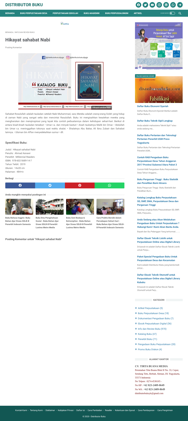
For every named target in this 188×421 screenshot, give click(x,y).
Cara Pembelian (95, 410)
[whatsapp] (172, 5)
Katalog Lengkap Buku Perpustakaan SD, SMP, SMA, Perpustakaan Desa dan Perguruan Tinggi (157, 201)
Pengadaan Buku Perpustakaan (157, 344)
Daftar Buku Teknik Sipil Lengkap (155, 120)
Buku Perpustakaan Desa (33, 13)
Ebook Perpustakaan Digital (155, 323)
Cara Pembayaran (146, 410)
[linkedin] (166, 5)
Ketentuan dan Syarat (125, 410)
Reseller (108, 410)
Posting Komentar (13, 47)
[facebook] (138, 5)
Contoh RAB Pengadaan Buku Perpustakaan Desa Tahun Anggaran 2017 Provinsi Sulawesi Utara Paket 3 (157, 161)
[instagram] (159, 5)
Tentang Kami (36, 410)
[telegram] (179, 5)
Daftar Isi (80, 410)
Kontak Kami (21, 410)
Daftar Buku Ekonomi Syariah (152, 106)
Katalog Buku (147, 334)
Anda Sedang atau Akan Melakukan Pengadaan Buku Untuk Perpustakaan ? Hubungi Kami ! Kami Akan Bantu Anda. (158, 223)
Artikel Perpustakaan (150, 308)
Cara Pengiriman (165, 410)
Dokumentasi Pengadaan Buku (156, 318)
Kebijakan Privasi (65, 410)
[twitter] (145, 5)
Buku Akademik (92, 13)
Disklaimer (50, 410)
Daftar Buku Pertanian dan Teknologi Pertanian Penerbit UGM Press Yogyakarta (156, 139)
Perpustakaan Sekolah (65, 13)
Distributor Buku (24, 4)
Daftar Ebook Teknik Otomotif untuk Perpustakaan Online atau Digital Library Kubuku (158, 278)
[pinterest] (80, 185)
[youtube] (152, 5)
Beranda (10, 13)
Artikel (138, 13)
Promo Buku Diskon (150, 349)
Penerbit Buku (147, 339)
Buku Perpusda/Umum (116, 13)
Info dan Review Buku (152, 328)
